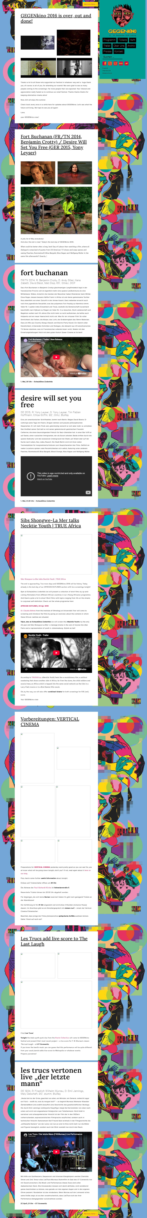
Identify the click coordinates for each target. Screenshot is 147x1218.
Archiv (131, 46)
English (105, 68)
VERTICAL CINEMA (42, 867)
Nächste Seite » (90, 4)
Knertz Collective (62, 1038)
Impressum (106, 70)
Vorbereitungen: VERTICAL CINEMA (50, 721)
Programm (110, 40)
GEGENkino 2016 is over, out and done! (56, 18)
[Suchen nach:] (112, 57)
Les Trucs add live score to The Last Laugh (54, 941)
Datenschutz (107, 73)
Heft (132, 40)
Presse (108, 51)
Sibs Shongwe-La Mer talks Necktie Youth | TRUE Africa (51, 522)
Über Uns (119, 46)
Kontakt (118, 51)
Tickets (122, 40)
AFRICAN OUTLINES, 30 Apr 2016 (35, 606)
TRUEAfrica (36, 677)
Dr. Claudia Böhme (28, 610)
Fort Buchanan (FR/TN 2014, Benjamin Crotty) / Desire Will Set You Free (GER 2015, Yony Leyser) (54, 144)
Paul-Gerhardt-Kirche (42, 887)
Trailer (107, 46)
